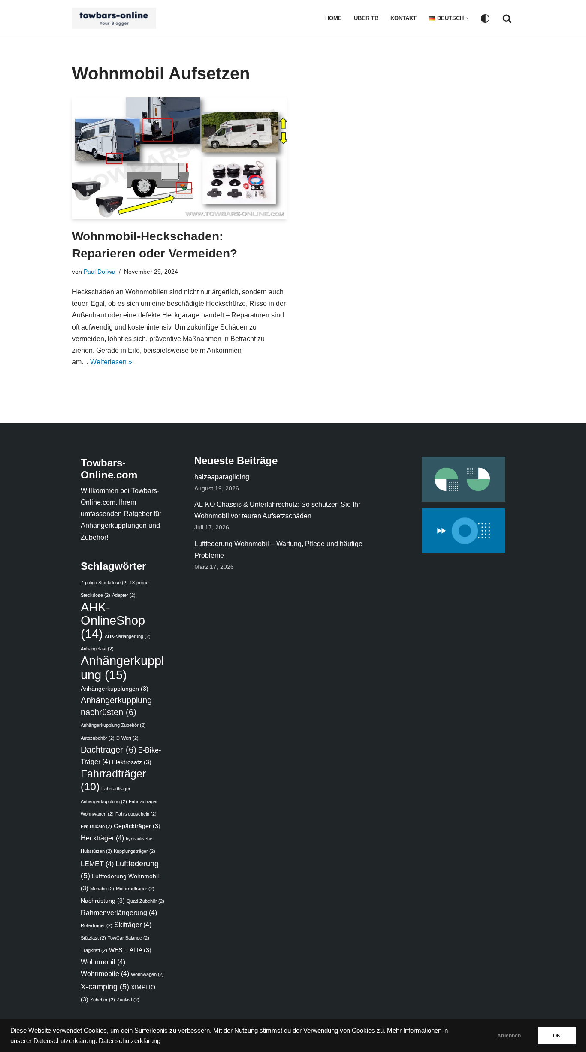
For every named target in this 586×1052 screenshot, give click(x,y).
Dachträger (108, 749)
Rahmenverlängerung (119, 912)
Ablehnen (509, 1036)
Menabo (102, 888)
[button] (467, 18)
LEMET (97, 864)
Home (333, 18)
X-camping (105, 986)
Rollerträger (96, 925)
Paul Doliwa (99, 271)
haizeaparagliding (221, 477)
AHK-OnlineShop (113, 620)
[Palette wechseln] (485, 18)
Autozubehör (98, 738)
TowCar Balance (128, 937)
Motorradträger (135, 888)
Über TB (366, 18)
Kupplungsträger (134, 851)
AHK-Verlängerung (128, 636)
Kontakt (403, 18)
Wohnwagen (147, 974)
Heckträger (102, 838)
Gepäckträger (137, 826)
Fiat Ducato (96, 826)
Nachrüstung (103, 901)
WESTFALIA (130, 950)
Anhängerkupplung (122, 667)
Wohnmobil (103, 962)
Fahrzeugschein (136, 813)
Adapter (124, 595)
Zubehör (102, 999)
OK (557, 1036)
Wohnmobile (105, 973)
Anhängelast (97, 648)
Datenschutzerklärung (129, 1040)
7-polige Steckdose (104, 582)
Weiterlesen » (111, 362)
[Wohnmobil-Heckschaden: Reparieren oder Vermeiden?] (179, 158)
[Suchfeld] (507, 18)
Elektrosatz (131, 762)
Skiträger (132, 924)
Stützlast (93, 937)
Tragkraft (94, 950)
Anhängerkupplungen (114, 689)
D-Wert (127, 738)
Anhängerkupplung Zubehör (113, 725)
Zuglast (128, 999)
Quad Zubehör (145, 901)
